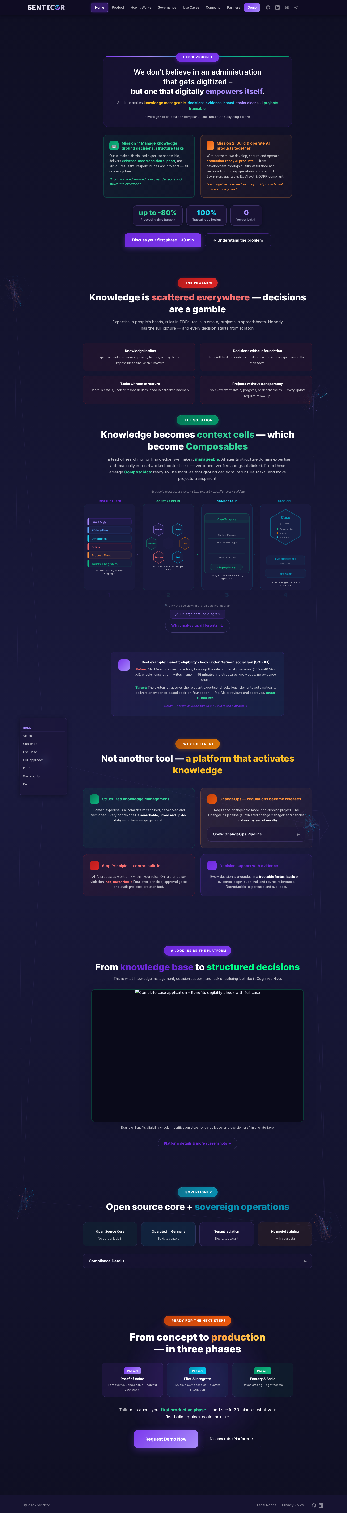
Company (213, 7)
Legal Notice (266, 1505)
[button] (197, 549)
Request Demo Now (166, 1439)
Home (99, 7)
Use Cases (191, 7)
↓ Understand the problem (238, 240)
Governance (167, 7)
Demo (27, 784)
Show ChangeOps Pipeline (237, 834)
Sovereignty (31, 776)
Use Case (30, 752)
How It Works (141, 7)
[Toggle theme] (296, 8)
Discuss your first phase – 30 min (163, 240)
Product (118, 7)
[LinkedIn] (278, 8)
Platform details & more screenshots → (198, 1143)
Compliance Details (106, 1260)
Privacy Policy (293, 1505)
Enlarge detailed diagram (200, 614)
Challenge (30, 743)
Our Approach (33, 760)
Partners (233, 7)
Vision (27, 735)
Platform (29, 768)
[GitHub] (268, 8)
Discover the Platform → (231, 1438)
